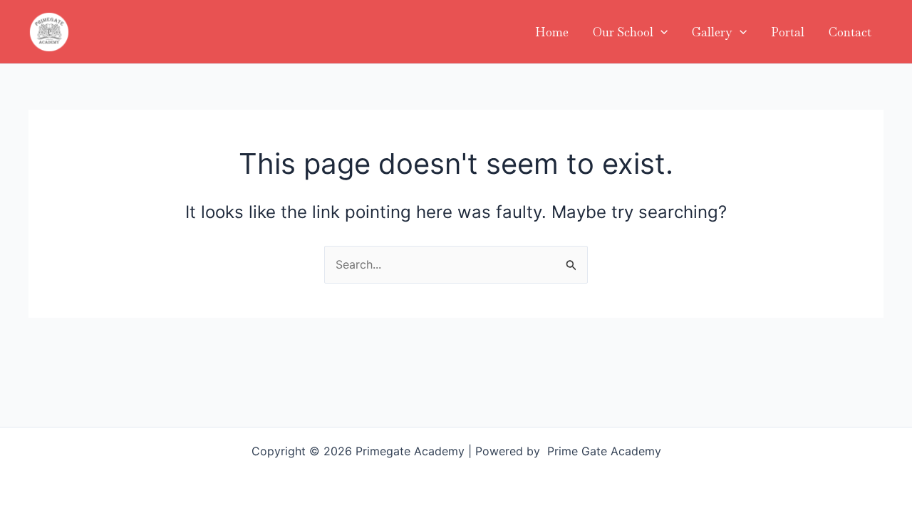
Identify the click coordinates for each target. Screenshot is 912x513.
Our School (623, 32)
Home (552, 32)
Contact (850, 32)
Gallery (712, 32)
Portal (787, 32)
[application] (660, 32)
